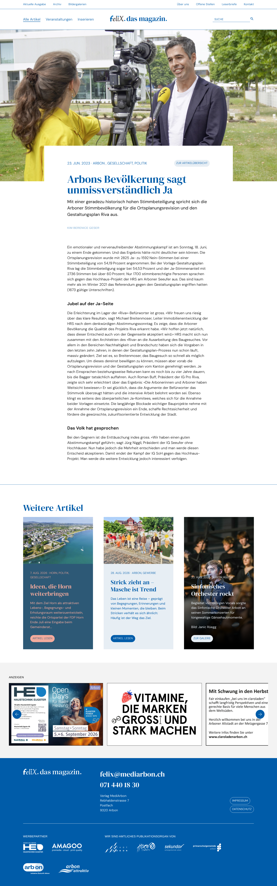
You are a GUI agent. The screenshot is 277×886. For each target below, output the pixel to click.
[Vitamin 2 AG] (56, 714)
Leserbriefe (229, 4)
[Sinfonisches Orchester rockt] (219, 608)
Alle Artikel (31, 19)
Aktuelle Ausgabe (34, 4)
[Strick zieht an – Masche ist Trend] (139, 583)
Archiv (57, 4)
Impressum (240, 801)
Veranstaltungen (59, 19)
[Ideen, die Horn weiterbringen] (58, 583)
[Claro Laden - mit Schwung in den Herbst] (155, 714)
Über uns (183, 4)
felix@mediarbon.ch (132, 774)
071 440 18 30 (119, 785)
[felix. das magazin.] (138, 19)
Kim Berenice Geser (83, 227)
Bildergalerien (78, 4)
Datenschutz (242, 809)
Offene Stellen (205, 4)
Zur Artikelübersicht (192, 163)
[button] (16, 714)
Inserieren (86, 19)
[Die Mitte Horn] (229, 714)
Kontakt (249, 4)
